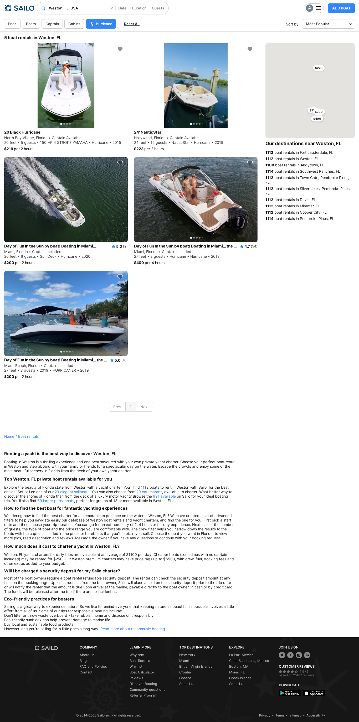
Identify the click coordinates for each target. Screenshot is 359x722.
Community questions (147, 689)
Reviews (136, 678)
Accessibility (315, 715)
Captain (52, 24)
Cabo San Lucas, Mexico (249, 660)
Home (9, 436)
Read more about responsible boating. (133, 628)
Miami (184, 660)
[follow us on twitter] (282, 655)
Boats (31, 24)
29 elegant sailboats (72, 491)
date (122, 8)
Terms (279, 715)
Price (12, 24)
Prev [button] (117, 406)
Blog (83, 660)
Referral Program (143, 695)
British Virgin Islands (195, 666)
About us (87, 655)
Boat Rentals (140, 660)
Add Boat (341, 8)
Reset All (132, 24)
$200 (319, 112)
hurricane (104, 24)
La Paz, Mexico (241, 655)
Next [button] (144, 406)
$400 (317, 118)
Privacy (264, 715)
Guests (158, 8)
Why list (136, 666)
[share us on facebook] (290, 655)
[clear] (112, 8)
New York (187, 655)
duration (139, 8)
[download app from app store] (314, 693)
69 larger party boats (55, 500)
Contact (86, 672)
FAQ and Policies (93, 666)
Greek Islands (240, 678)
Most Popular (317, 24)
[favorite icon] (120, 49)
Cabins (74, 24)
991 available (164, 496)
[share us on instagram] (299, 655)
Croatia (185, 672)
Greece (185, 678)
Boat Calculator (142, 672)
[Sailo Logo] (19, 8)
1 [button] (131, 406)
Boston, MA (238, 666)
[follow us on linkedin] (307, 655)
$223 (318, 68)
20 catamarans (149, 491)
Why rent (137, 655)
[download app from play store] (290, 693)
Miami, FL (237, 672)
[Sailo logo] (55, 648)
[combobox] (80, 8)
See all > (186, 684)
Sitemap (295, 715)
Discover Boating (143, 684)
